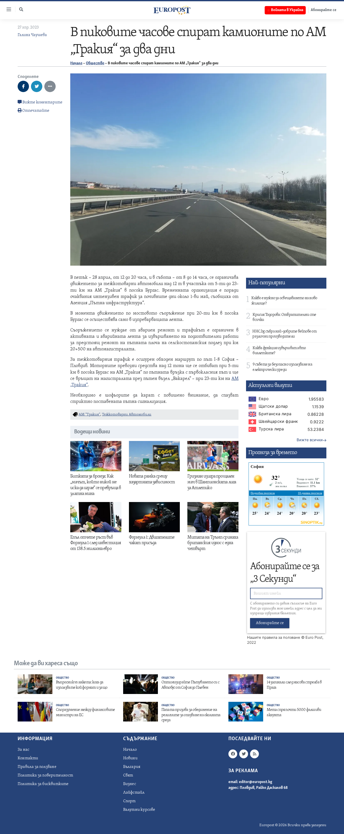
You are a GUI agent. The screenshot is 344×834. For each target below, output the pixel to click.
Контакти (28, 758)
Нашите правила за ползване (273, 637)
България (132, 767)
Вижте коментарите (42, 102)
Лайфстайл (134, 793)
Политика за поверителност (45, 775)
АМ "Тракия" (89, 414)
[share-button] (23, 86)
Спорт (129, 801)
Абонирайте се (323, 10)
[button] (21, 9)
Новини (130, 758)
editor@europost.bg (255, 782)
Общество (95, 63)
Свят (128, 775)
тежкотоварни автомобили (126, 414)
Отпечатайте (35, 111)
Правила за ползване (37, 767)
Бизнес (129, 784)
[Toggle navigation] (7, 9)
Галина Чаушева (32, 35)
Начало (76, 63)
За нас (23, 750)
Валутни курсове (139, 810)
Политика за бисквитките (43, 784)
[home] (172, 10)
